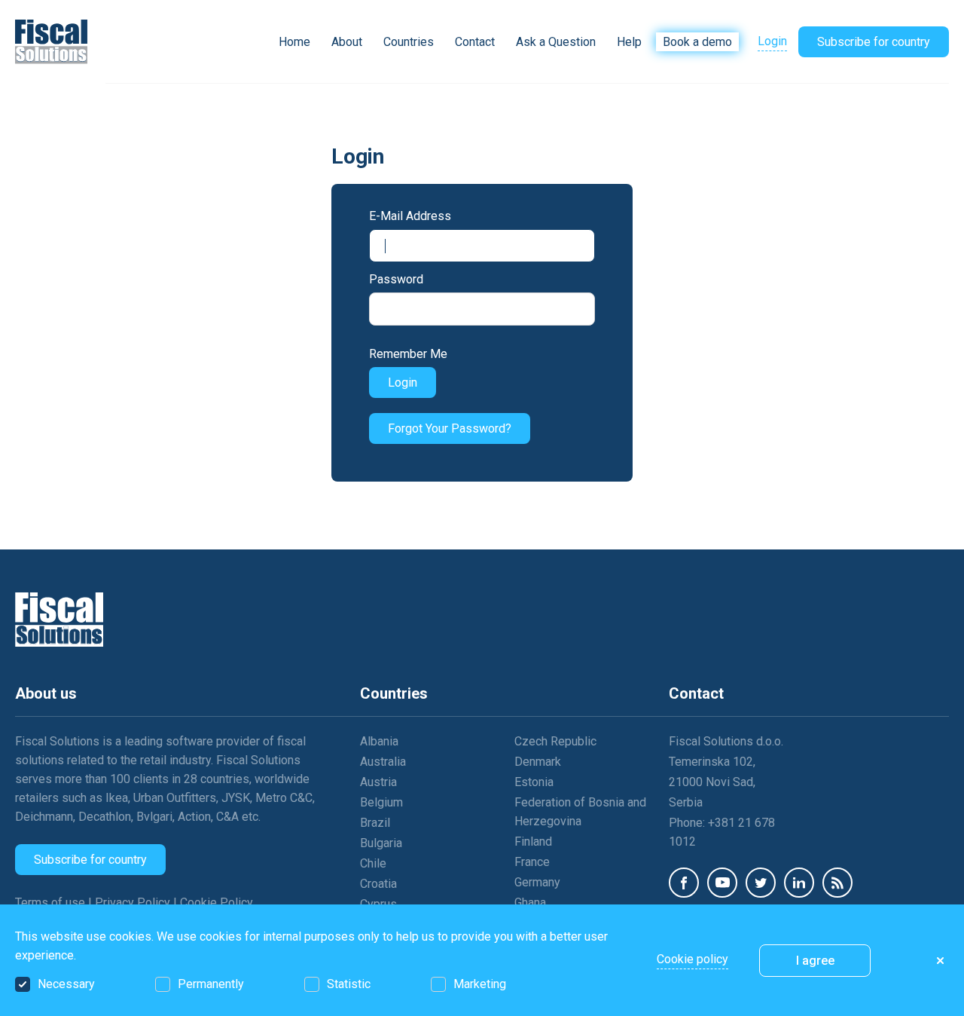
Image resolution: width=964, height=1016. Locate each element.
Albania (379, 741)
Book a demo (697, 42)
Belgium (381, 802)
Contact (475, 42)
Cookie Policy (216, 902)
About (346, 42)
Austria (378, 782)
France (532, 862)
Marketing (479, 984)
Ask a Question (556, 42)
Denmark (537, 761)
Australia (383, 761)
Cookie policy (692, 959)
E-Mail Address (410, 216)
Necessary (66, 984)
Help (629, 42)
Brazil (375, 823)
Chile (373, 863)
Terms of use (51, 902)
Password (396, 279)
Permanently (211, 984)
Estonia (534, 782)
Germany (537, 882)
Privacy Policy (134, 902)
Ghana (530, 902)
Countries (408, 42)
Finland (533, 841)
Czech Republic (555, 741)
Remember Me (408, 354)
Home (294, 42)
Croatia (378, 884)
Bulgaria (381, 843)
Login (772, 41)
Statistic (349, 984)
